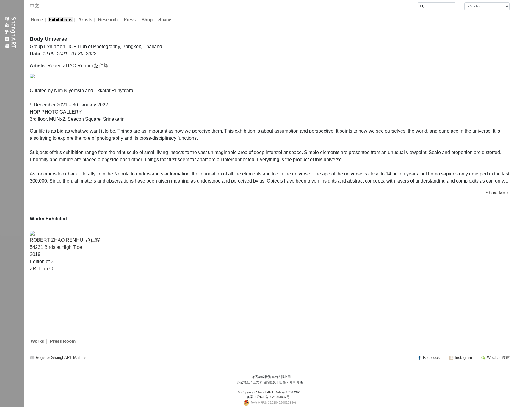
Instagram (463, 357)
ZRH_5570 (41, 268)
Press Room (63, 341)
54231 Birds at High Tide (56, 247)
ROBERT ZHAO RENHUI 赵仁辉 (65, 240)
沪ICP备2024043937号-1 (275, 397)
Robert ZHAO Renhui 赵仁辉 (77, 65)
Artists (85, 19)
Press (130, 19)
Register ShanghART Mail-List (62, 357)
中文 (34, 5)
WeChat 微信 (498, 357)
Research (108, 19)
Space (164, 19)
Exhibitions (60, 19)
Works (37, 341)
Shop (147, 19)
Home (37, 19)
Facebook (431, 357)
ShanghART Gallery (270, 392)
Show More (497, 192)
